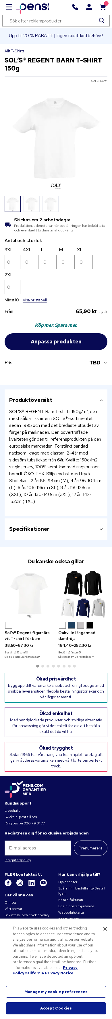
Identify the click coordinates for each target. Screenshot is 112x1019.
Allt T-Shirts (14, 51)
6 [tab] (64, 666)
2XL (9, 275)
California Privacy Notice (49, 973)
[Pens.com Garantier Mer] (25, 789)
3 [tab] (48, 666)
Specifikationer (29, 529)
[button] (8, 625)
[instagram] (20, 885)
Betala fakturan (70, 900)
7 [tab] (69, 666)
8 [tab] (74, 666)
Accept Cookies (56, 1008)
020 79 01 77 (34, 823)
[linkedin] (32, 885)
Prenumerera (91, 848)
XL (80, 250)
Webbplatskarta (71, 912)
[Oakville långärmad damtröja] (82, 594)
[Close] (105, 929)
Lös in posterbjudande (76, 906)
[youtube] (43, 885)
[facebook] (8, 885)
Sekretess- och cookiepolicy (27, 915)
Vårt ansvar (13, 908)
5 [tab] (58, 666)
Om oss (10, 902)
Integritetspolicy (18, 860)
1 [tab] (37, 666)
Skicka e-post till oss (21, 817)
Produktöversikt (30, 400)
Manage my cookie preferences (56, 991)
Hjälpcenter (67, 882)
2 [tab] (42, 666)
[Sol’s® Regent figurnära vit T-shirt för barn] (29, 594)
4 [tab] (53, 666)
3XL (9, 250)
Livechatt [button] (12, 810)
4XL (27, 250)
